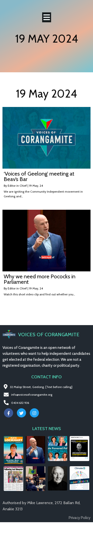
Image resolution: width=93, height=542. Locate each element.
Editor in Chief (17, 185)
